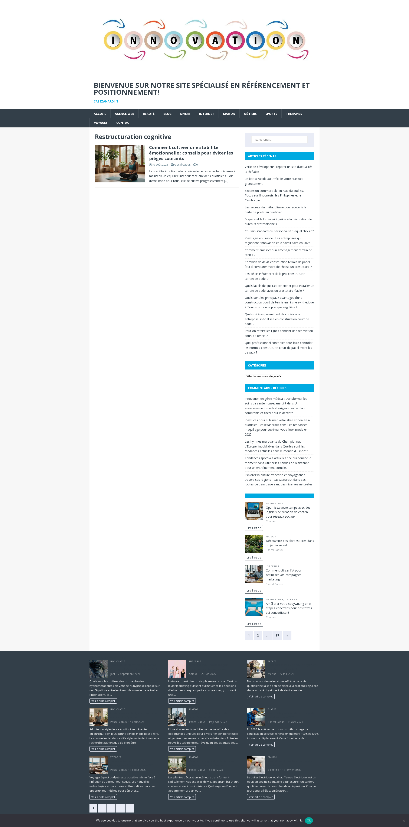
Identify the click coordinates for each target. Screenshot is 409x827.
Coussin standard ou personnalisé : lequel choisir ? (279, 231)
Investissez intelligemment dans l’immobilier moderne (210, 715)
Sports (271, 114)
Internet (206, 114)
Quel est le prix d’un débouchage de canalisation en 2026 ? (291, 715)
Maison (229, 114)
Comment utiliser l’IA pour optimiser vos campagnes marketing (283, 574)
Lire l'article (254, 528)
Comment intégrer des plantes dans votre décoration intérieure (212, 763)
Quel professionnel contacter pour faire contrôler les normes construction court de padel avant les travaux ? (279, 347)
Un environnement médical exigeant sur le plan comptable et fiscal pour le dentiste (275, 408)
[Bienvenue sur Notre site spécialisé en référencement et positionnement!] (204, 74)
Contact (123, 123)
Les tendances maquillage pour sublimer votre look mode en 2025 (276, 429)
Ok (309, 820)
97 (277, 635)
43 (120, 808)
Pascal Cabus (182, 164)
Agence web (124, 114)
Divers (185, 114)
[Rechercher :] (279, 139)
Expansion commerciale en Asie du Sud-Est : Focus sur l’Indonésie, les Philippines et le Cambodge (275, 195)
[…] (226, 181)
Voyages (101, 123)
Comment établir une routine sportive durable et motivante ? (292, 667)
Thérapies (294, 114)
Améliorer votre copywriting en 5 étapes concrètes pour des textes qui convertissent (289, 608)
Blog (167, 114)
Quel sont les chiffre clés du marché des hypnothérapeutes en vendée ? (133, 667)
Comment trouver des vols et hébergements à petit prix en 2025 (132, 763)
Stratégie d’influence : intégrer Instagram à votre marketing (208, 667)
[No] (404, 820)
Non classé (117, 661)
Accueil (100, 114)
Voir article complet (103, 701)
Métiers (250, 114)
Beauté (149, 114)
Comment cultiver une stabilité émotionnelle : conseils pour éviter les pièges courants (191, 152)
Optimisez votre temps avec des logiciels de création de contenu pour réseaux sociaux (288, 511)
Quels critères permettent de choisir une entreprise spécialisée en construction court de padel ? (277, 319)
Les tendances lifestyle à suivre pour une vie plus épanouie (134, 715)
